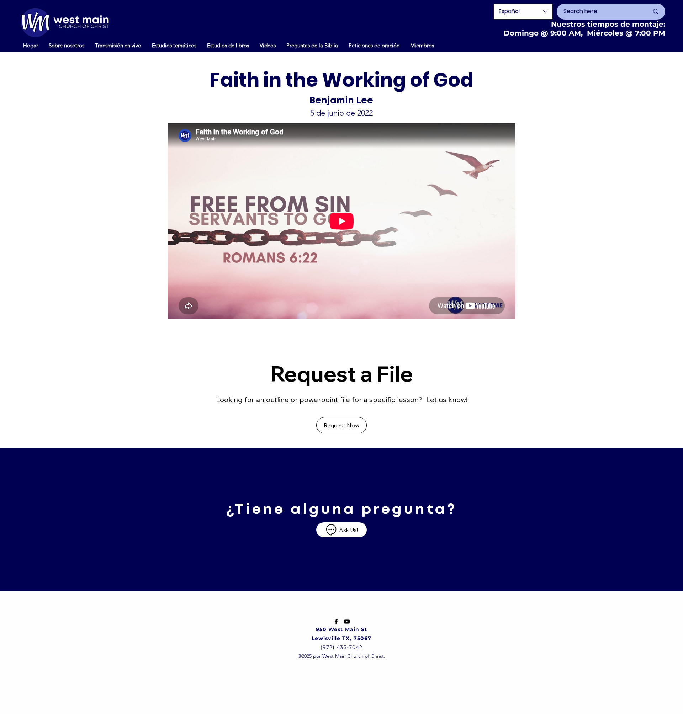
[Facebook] (336, 621)
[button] (267, 45)
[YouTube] (346, 621)
